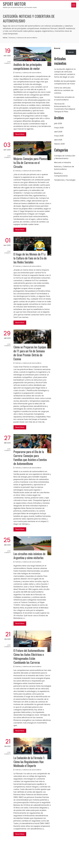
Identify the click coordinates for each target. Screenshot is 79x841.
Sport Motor (14, 4)
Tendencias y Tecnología (64, 180)
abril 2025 (58, 140)
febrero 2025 (59, 144)
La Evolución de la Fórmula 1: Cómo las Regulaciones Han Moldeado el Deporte (29, 761)
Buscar (57, 48)
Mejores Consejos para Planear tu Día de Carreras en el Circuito (30, 162)
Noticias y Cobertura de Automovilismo (28, 73)
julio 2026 (58, 123)
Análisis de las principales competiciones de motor (27, 66)
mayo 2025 (58, 136)
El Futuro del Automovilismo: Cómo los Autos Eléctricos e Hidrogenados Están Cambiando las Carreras (29, 656)
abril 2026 (58, 132)
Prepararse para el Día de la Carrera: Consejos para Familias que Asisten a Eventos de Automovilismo (30, 457)
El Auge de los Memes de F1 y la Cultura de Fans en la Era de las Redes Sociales (30, 258)
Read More (19, 134)
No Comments (7, 62)
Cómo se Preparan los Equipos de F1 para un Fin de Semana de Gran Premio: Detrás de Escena (29, 353)
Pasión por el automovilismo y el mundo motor (20, 7)
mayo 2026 (59, 127)
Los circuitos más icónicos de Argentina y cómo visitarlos (29, 555)
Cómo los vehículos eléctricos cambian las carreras (63, 90)
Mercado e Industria (62, 162)
